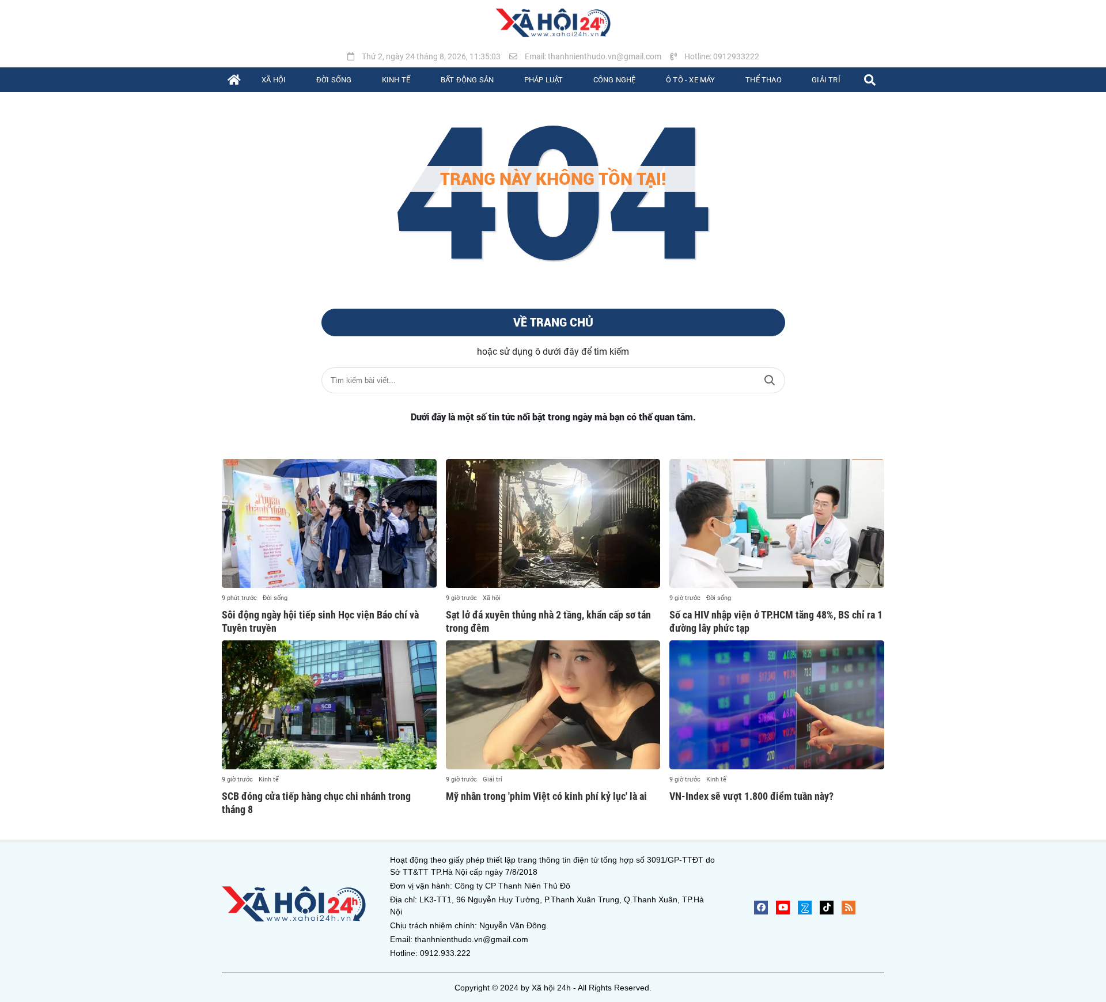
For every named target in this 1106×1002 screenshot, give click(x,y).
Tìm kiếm (769, 380)
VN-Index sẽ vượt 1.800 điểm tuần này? (751, 796)
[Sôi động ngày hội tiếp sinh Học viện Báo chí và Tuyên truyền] (329, 523)
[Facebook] (761, 907)
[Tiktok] (827, 907)
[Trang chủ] (234, 79)
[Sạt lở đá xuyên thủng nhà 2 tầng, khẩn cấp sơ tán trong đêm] (553, 523)
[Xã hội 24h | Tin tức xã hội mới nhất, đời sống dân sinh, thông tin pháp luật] (553, 23)
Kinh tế (269, 779)
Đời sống (275, 598)
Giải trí (492, 779)
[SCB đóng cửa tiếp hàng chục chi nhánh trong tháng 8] (329, 704)
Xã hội (492, 598)
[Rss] (848, 907)
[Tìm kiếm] (869, 79)
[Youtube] (783, 907)
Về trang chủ (553, 322)
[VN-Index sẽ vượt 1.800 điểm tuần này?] (776, 704)
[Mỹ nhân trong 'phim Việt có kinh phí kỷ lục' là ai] (553, 704)
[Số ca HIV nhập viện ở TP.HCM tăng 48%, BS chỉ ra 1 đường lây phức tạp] (776, 523)
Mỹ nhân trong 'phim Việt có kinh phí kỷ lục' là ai (546, 796)
